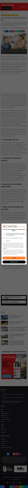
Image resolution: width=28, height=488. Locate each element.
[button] (14, 241)
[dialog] (14, 244)
